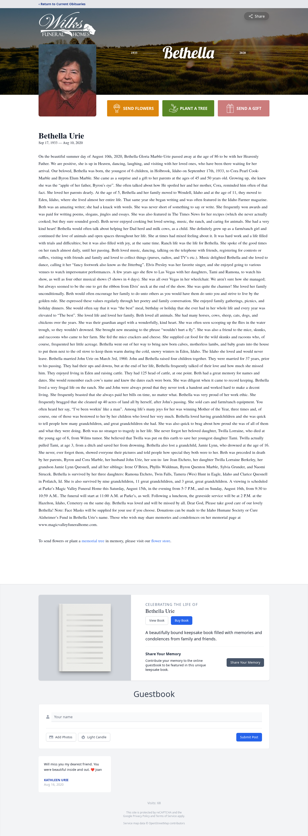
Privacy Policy (141, 816)
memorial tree (93, 540)
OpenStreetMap (159, 823)
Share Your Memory (245, 662)
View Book (156, 620)
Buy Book (181, 620)
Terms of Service (166, 816)
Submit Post (249, 737)
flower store (160, 540)
